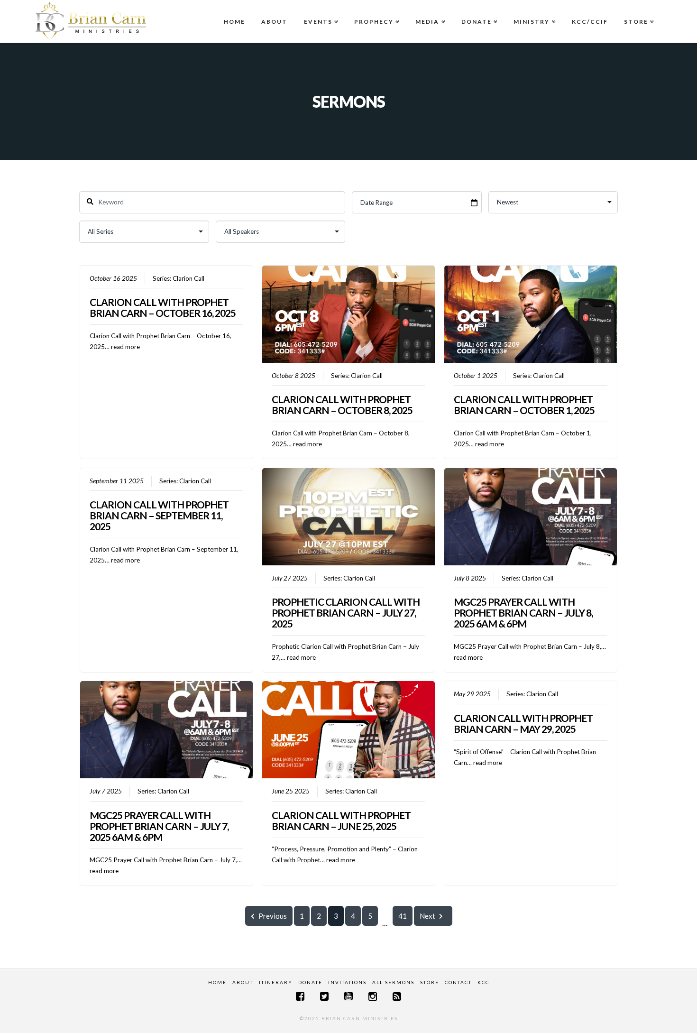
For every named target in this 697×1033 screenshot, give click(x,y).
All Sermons (393, 982)
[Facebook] (300, 996)
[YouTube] (348, 996)
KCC (483, 982)
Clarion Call (188, 278)
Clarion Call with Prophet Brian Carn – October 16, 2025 (163, 307)
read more (125, 346)
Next (427, 916)
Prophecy (375, 12)
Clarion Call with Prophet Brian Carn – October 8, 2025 (342, 404)
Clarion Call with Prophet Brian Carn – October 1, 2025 (524, 404)
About (274, 21)
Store (638, 12)
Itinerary (276, 982)
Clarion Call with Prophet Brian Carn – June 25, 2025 (341, 820)
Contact (458, 982)
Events (320, 12)
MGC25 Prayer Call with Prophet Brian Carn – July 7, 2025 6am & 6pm (159, 826)
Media (429, 12)
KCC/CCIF (590, 21)
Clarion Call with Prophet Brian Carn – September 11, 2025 (159, 515)
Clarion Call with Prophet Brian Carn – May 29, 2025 (523, 723)
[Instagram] (372, 996)
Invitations (347, 982)
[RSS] (397, 996)
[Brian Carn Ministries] (91, 20)
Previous (272, 916)
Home (234, 21)
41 (402, 916)
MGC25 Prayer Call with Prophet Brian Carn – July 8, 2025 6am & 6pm (523, 612)
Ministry (533, 12)
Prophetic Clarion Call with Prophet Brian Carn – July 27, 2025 (346, 612)
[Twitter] (324, 996)
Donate (478, 12)
